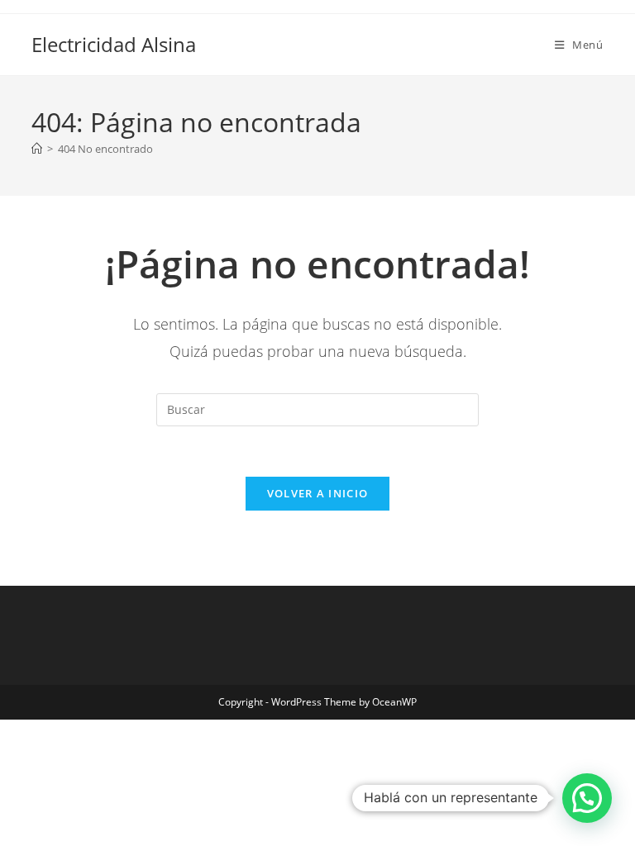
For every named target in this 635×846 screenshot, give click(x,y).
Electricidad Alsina (113, 44)
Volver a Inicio (318, 493)
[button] (587, 798)
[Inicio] (36, 148)
